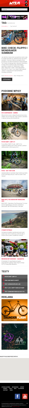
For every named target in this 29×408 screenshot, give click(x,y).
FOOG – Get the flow (8, 170)
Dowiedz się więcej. (16, 406)
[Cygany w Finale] (14, 219)
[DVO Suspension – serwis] (14, 102)
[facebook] (17, 396)
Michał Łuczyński (9, 75)
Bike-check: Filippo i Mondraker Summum (14, 50)
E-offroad (21, 388)
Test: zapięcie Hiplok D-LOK (11, 283)
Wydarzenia (15, 387)
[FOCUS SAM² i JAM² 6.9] (14, 131)
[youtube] (25, 396)
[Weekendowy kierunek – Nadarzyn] (14, 248)
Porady (5, 388)
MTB (15, 388)
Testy (10, 388)
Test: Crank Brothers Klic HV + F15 (13, 291)
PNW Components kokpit (11, 279)
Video (11, 390)
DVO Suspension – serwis (9, 113)
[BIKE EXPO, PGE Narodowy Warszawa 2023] (14, 188)
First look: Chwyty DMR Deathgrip (13, 287)
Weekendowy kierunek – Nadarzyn (12, 259)
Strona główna (4, 26)
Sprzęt (22, 387)
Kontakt (5, 390)
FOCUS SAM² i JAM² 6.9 (8, 142)
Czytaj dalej (7, 79)
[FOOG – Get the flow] (14, 159)
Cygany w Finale (6, 230)
